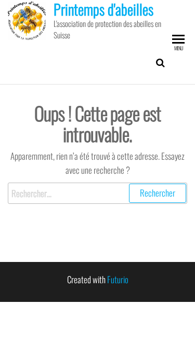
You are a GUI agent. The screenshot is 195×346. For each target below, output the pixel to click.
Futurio (117, 279)
